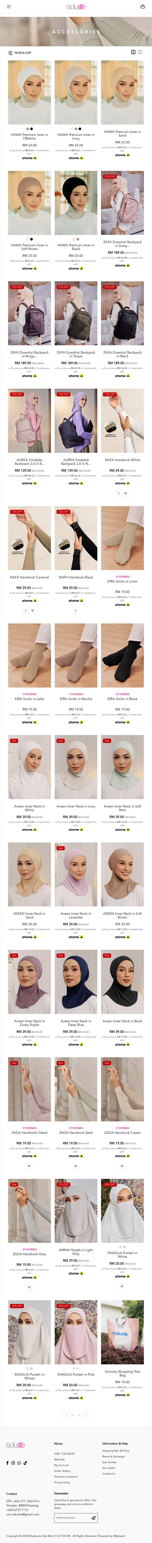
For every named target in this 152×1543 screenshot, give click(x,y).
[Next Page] (85, 1415)
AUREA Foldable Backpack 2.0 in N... (76, 462)
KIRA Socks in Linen (122, 581)
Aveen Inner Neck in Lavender (76, 915)
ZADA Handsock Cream (122, 1133)
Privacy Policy (62, 1482)
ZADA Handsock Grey (29, 1254)
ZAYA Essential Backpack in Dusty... (122, 244)
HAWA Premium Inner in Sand (122, 133)
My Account (61, 1465)
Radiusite (59, 1459)
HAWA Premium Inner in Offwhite (29, 136)
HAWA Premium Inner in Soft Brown (29, 247)
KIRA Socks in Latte (29, 699)
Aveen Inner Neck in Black (122, 1021)
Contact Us (108, 1474)
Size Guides (109, 1462)
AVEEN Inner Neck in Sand (29, 915)
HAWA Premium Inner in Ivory (76, 136)
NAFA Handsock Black (76, 577)
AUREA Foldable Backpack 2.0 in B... (29, 462)
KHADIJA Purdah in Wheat (29, 1376)
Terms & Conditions (66, 1477)
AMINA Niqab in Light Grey (76, 1252)
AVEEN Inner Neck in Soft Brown (122, 915)
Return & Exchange (113, 1456)
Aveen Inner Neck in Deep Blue (76, 1023)
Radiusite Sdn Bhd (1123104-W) (50, 1536)
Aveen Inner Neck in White (29, 808)
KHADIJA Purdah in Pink (75, 1374)
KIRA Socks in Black (122, 699)
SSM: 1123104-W (64, 1454)
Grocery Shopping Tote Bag (122, 1373)
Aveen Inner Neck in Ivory (76, 806)
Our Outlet (108, 1468)
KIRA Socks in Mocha (76, 699)
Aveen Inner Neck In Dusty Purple (29, 1023)
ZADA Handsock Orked (29, 1133)
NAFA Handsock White (122, 460)
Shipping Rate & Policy (115, 1451)
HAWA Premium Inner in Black (76, 247)
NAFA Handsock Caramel (29, 577)
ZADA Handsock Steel (76, 1133)
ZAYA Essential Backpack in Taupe (76, 354)
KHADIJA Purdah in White (122, 1255)
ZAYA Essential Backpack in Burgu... (29, 354)
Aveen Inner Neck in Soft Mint (122, 808)
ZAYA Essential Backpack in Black (122, 354)
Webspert (119, 1536)
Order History (62, 1471)
